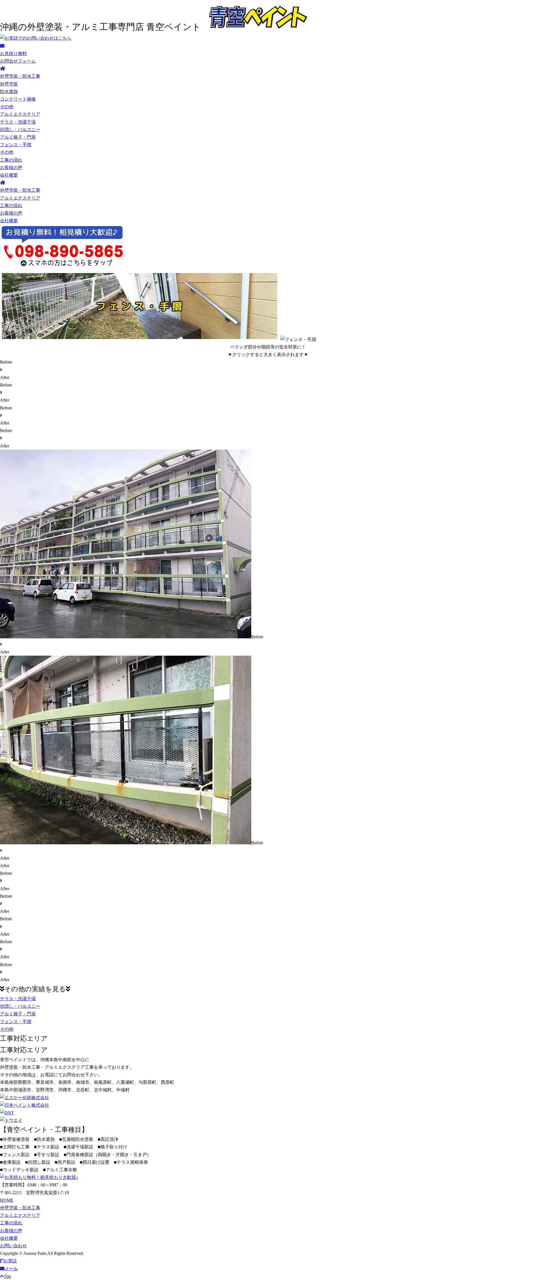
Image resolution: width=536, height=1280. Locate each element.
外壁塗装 (9, 84)
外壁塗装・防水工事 (20, 76)
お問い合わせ (13, 1245)
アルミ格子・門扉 (18, 137)
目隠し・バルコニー (20, 129)
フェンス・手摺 (15, 144)
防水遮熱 (9, 91)
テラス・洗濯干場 (18, 122)
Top (7, 1276)
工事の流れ (11, 160)
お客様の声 (11, 167)
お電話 (10, 1260)
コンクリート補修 (18, 99)
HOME (6, 1200)
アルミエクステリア (20, 114)
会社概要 (9, 175)
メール (11, 1268)
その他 (6, 106)
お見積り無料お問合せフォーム (18, 57)
